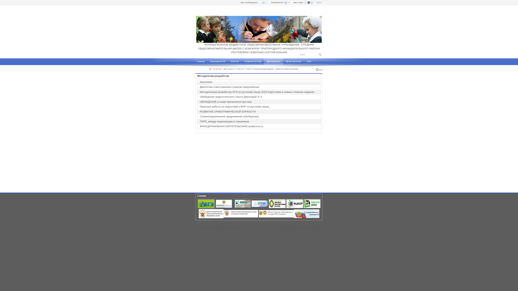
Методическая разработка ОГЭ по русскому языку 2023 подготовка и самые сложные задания (257, 92)
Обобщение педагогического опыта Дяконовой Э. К (231, 96)
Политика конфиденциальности (289, 228)
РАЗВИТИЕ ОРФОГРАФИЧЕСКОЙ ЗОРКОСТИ (228, 111)
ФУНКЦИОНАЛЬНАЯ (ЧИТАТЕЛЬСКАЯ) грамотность (231, 126)
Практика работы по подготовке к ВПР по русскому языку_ (235, 106)
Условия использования (314, 228)
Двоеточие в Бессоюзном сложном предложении (229, 87)
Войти (319, 3)
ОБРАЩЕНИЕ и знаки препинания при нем (226, 101)
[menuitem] (217, 61)
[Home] (210, 69)
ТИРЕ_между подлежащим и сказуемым (224, 121)
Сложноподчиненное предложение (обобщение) (229, 116)
